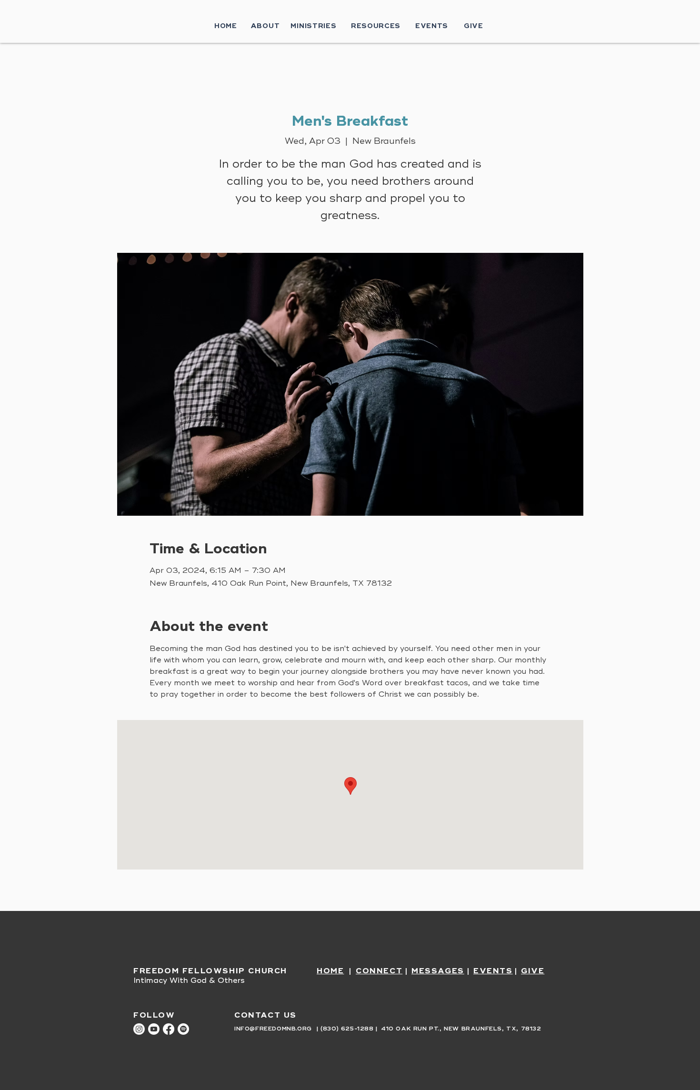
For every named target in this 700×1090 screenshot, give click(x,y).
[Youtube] (154, 1029)
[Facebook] (168, 1029)
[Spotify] (183, 1029)
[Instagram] (139, 1029)
